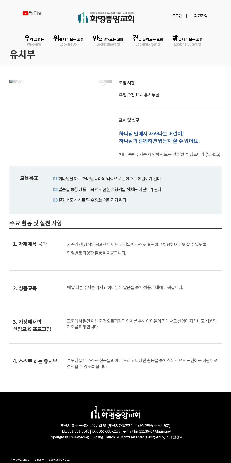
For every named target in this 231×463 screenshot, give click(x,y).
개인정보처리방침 (20, 460)
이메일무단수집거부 (59, 460)
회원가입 (200, 15)
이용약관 (39, 460)
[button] (17, 81)
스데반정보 (174, 437)
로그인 (177, 15)
